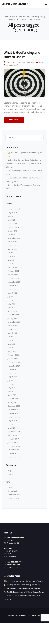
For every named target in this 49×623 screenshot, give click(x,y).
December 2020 (14, 406)
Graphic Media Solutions (15, 3)
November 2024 (14, 238)
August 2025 (12, 212)
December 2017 (14, 446)
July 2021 (11, 380)
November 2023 (14, 282)
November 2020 (14, 410)
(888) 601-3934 (16, 562)
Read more (13, 120)
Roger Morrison (28, 62)
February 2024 (13, 271)
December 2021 (14, 362)
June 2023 (11, 300)
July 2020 (11, 424)
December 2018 (14, 431)
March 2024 (12, 267)
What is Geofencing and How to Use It (22, 54)
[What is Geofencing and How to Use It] (24, 84)
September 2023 (14, 289)
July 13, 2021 (11, 62)
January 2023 (13, 318)
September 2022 (14, 329)
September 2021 (14, 373)
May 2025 (11, 216)
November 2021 (14, 366)
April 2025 (11, 220)
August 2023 (12, 293)
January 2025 (13, 231)
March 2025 (12, 223)
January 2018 (13, 442)
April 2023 (11, 307)
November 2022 (14, 322)
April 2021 (11, 391)
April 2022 (11, 347)
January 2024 (13, 275)
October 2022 (13, 326)
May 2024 (11, 260)
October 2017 (13, 453)
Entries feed (12, 491)
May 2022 (11, 344)
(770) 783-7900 (14, 564)
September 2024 (14, 245)
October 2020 (13, 413)
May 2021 (11, 388)
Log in (10, 487)
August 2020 (12, 420)
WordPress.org (13, 498)
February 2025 (13, 227)
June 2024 (11, 256)
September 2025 (14, 209)
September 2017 (14, 457)
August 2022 (12, 333)
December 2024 (14, 234)
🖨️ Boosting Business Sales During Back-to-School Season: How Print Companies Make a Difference (23, 163)
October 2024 (13, 242)
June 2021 (11, 384)
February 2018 (13, 439)
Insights (11, 474)
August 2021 (12, 377)
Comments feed (14, 494)
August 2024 (12, 249)
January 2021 (13, 402)
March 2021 (12, 395)
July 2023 (11, 296)
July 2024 (11, 253)
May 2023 (11, 304)
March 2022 (12, 351)
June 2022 (11, 340)
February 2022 (13, 355)
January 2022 (13, 358)
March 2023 (12, 311)
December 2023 (14, 278)
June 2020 (11, 428)
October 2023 (13, 285)
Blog (41, 62)
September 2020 (14, 417)
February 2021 (13, 399)
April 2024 (11, 264)
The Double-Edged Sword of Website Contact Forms (24, 592)
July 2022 (11, 337)
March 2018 (12, 435)
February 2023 (13, 315)
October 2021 (13, 369)
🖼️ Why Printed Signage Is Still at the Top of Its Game (24, 581)
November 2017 (14, 450)
